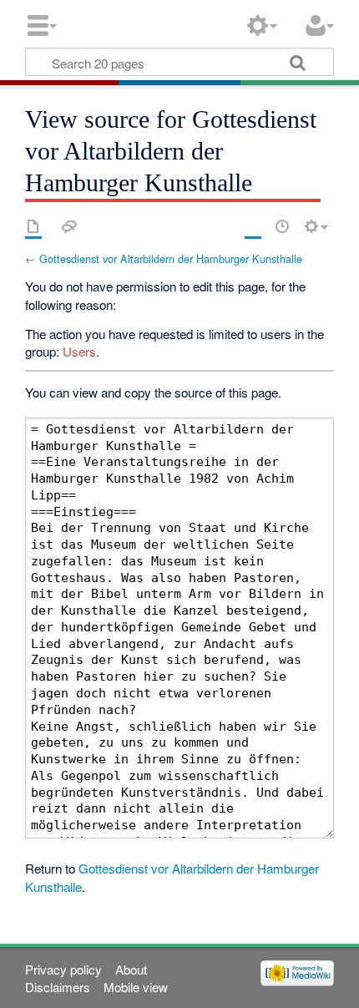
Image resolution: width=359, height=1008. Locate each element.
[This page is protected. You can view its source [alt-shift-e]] (253, 226)
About (131, 969)
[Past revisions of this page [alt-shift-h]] (282, 226)
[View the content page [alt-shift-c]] (33, 226)
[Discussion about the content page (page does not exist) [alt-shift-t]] (69, 226)
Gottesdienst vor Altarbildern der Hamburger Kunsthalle (170, 258)
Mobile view (136, 986)
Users (79, 351)
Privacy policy (63, 969)
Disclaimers (57, 986)
